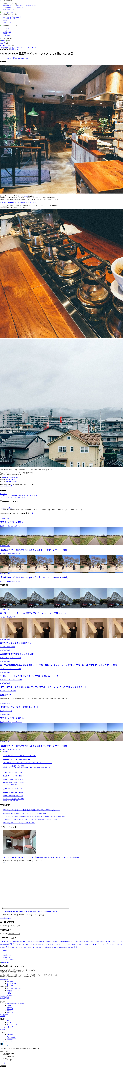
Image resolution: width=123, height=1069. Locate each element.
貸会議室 (65, 947)
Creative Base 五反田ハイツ (9, 477)
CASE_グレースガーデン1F (15, 941)
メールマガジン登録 (9, 19)
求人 (43, 947)
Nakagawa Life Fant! (21, 58)
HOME (5, 950)
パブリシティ (11, 1026)
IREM (2, 944)
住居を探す (10, 981)
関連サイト (3, 1029)
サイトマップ (7, 20)
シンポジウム (52, 944)
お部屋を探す (4, 980)
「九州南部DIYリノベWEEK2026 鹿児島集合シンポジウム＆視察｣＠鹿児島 (30, 911)
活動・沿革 (10, 1009)
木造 (40, 947)
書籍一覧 (9, 1010)
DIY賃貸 (9, 992)
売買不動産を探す (5, 997)
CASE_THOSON (4, 941)
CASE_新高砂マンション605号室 (82, 941)
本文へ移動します (8, 9)
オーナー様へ (7, 35)
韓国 (72, 947)
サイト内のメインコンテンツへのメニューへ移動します (20, 5)
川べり (29, 947)
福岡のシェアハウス (13, 990)
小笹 (15, 947)
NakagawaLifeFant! (6, 486)
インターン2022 (22, 944)
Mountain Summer (11, 481)
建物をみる (6, 33)
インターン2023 (31, 944)
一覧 (31, 513)
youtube (6, 944)
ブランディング (79, 944)
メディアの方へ (11, 1038)
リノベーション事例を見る (8, 995)
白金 (45, 947)
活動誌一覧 (10, 1012)
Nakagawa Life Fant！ (6, 508)
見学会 (59, 947)
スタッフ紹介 (4, 1014)
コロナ (46, 944)
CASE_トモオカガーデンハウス (31, 941)
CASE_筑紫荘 (103, 941)
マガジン (6, 28)
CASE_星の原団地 (94, 941)
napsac (26, 196)
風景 (75, 947)
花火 (55, 947)
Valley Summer (10, 479)
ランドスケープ (87, 944)
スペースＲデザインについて (12, 17)
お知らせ (12, 944)
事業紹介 (9, 1007)
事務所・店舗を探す (13, 983)
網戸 (52, 947)
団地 (7, 947)
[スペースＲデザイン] (6, 12)
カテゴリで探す (4, 926)
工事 (32, 947)
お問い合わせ (7, 22)
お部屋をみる (7, 32)
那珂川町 (12, 58)
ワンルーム (113, 944)
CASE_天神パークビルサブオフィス (67, 941)
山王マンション (23, 947)
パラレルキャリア (72, 944)
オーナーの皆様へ (8, 959)
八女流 (117, 944)
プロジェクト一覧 (12, 1024)
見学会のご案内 (4, 999)
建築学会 (36, 947)
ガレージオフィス (40, 944)
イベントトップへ (5, 918)
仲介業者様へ (11, 1039)
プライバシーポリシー (6, 1041)
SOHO (9, 993)
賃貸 (68, 947)
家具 (13, 947)
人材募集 (2, 1016)
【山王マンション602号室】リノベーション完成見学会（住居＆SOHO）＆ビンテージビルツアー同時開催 (41, 857)
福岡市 (48, 947)
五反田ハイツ (14, 49)
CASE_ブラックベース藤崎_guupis (50, 941)
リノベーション (4, 58)
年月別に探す (4, 933)
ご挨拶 (9, 1005)
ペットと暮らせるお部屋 (14, 988)
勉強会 (3, 947)
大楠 (10, 947)
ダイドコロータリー (62, 944)
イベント (6, 30)
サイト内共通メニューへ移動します (14, 7)
